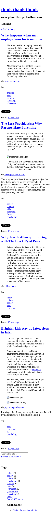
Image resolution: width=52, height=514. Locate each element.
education (11, 103)
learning (10, 98)
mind (9, 496)
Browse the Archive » (11, 456)
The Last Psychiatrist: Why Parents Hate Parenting (21, 125)
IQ (8, 431)
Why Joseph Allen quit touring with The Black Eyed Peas (24, 239)
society (10, 204)
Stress (9, 214)
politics (10, 473)
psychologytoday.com (14, 407)
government (12, 491)
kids (9, 95)
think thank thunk (19, 9)
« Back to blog (8, 29)
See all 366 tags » (15, 499)
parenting (11, 100)
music (9, 297)
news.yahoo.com (12, 81)
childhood (36, 369)
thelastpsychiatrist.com (14, 174)
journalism (11, 489)
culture (10, 300)
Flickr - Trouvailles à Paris (25, 510)
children (10, 93)
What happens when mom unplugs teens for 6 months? (21, 37)
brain (9, 486)
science (10, 483)
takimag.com (10, 286)
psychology (12, 217)
